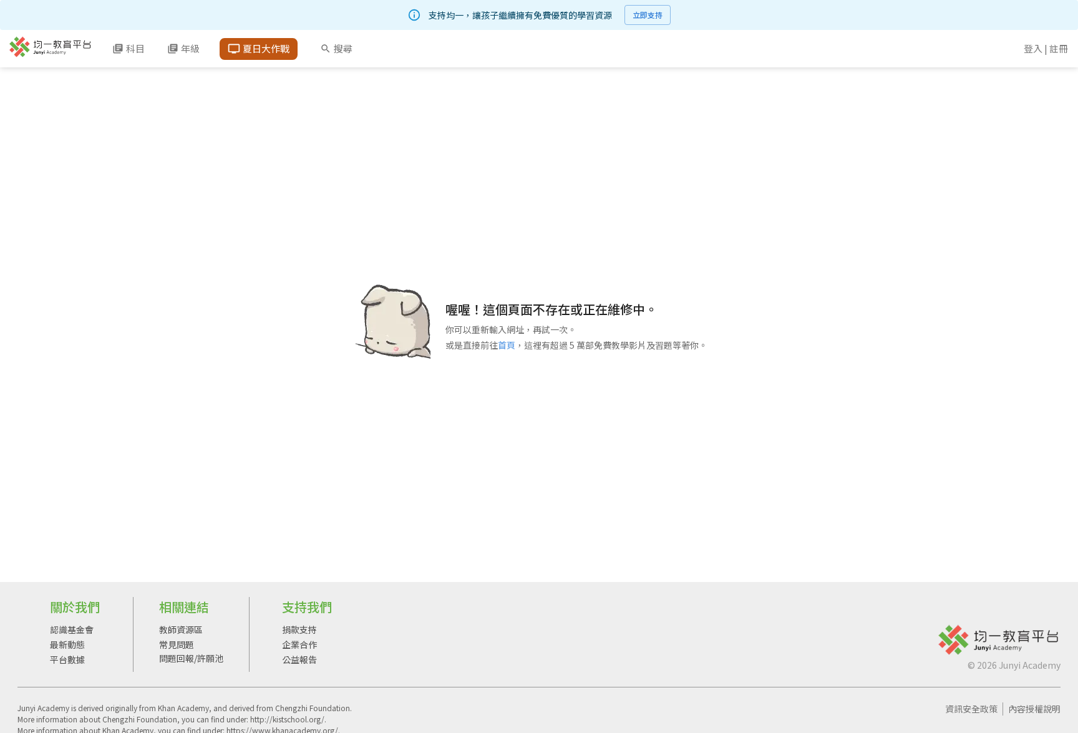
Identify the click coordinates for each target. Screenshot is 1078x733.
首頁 (506, 345)
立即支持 (648, 14)
